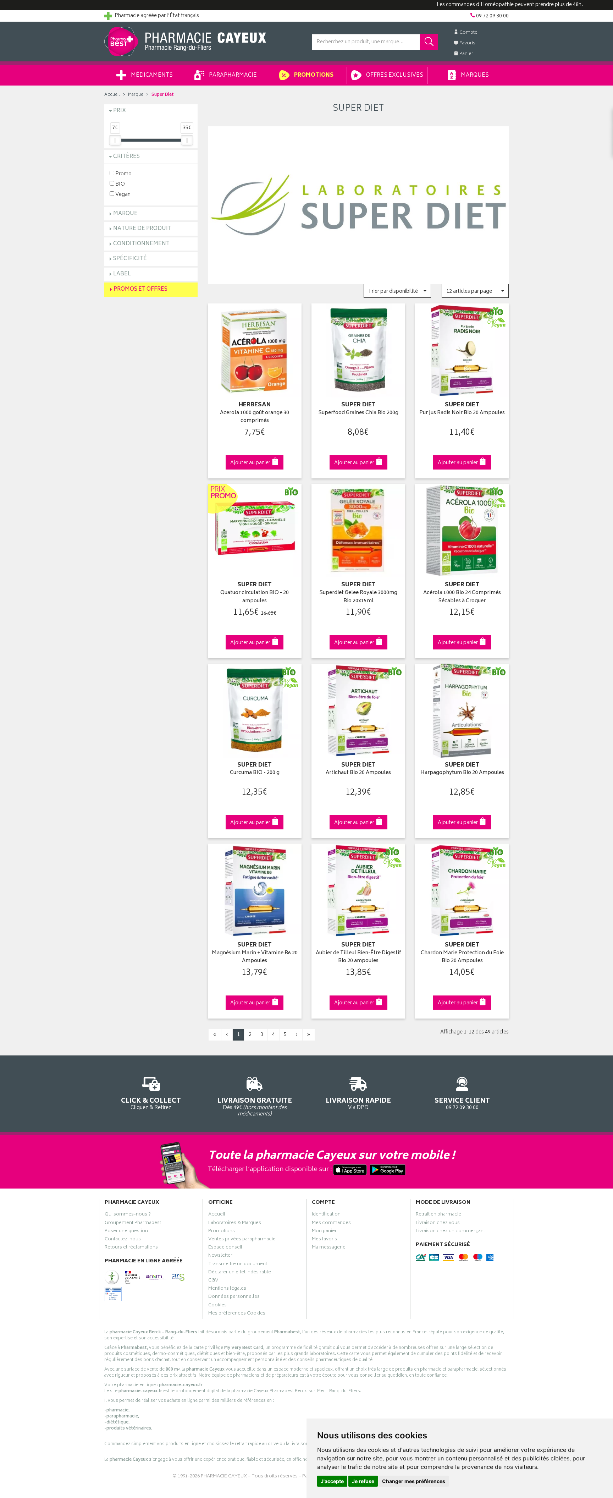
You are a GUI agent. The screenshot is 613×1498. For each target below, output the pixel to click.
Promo (123, 174)
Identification (326, 1215)
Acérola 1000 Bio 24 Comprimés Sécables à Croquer (462, 597)
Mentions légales (227, 1289)
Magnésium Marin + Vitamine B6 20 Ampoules (255, 957)
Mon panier (324, 1231)
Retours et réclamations (131, 1248)
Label (122, 274)
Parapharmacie (232, 75)
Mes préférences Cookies (236, 1314)
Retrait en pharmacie (438, 1215)
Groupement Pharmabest (133, 1223)
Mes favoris (324, 1240)
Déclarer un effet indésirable (239, 1273)
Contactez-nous (123, 1240)
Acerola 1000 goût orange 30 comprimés (254, 417)
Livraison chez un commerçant (450, 1231)
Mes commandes (331, 1223)
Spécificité (130, 259)
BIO (119, 184)
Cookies (217, 1306)
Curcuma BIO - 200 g (255, 773)
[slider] (115, 140)
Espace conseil (225, 1248)
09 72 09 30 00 (462, 1103)
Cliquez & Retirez (151, 1103)
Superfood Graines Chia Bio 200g (358, 413)
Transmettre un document (237, 1264)
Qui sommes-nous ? (128, 1215)
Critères (126, 156)
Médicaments (151, 75)
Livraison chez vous (438, 1223)
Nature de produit (142, 229)
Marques (474, 75)
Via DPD (358, 1103)
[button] (397, 291)
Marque (135, 95)
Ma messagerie (329, 1248)
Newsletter (220, 1256)
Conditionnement (141, 244)
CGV (213, 1281)
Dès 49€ (254, 1107)
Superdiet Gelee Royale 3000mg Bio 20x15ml (358, 597)
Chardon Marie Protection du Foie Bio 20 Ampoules (462, 957)
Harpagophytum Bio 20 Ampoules (462, 773)
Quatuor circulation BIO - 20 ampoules (254, 597)
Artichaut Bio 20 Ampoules (358, 773)
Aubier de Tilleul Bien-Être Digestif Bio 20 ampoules (358, 957)
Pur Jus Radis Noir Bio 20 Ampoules (462, 413)
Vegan (122, 194)
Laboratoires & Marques (234, 1223)
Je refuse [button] (363, 1481)
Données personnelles (234, 1297)
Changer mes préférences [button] (413, 1481)
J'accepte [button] (332, 1481)
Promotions (313, 75)
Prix (119, 111)
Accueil (112, 95)
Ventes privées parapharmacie (242, 1240)
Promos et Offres (140, 289)
